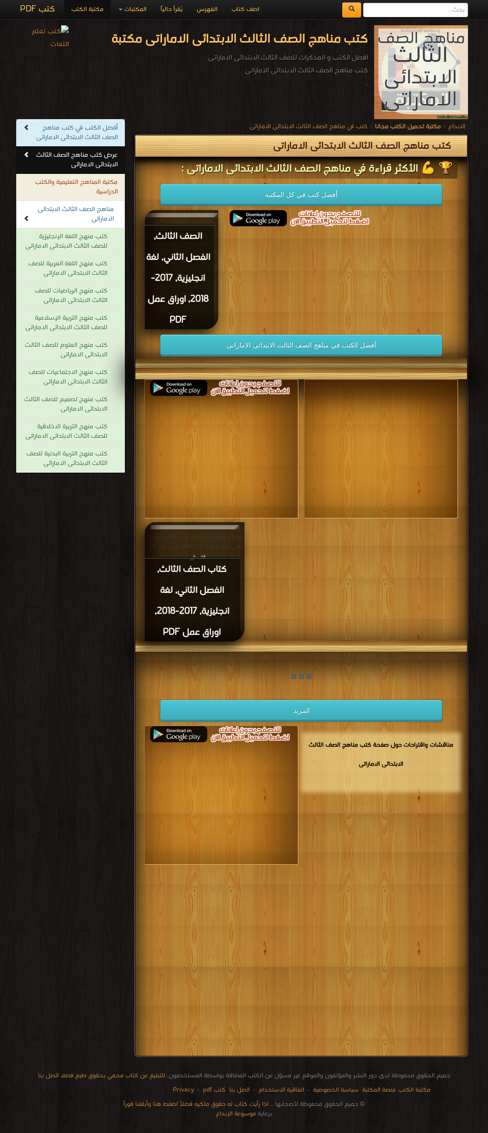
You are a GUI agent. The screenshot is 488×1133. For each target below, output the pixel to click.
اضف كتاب (245, 9)
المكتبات (134, 9)
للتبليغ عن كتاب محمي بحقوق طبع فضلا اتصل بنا (101, 1075)
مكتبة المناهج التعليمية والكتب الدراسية (76, 187)
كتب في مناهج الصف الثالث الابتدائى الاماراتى (308, 126)
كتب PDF (37, 9)
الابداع (456, 126)
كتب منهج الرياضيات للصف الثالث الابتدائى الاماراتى (71, 295)
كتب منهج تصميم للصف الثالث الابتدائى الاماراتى (65, 404)
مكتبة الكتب (87, 9)
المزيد (301, 710)
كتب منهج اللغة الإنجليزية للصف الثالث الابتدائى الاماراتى (66, 241)
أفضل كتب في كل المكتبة (301, 194)
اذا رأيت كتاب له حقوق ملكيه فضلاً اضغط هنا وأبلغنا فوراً (195, 1104)
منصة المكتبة (379, 1089)
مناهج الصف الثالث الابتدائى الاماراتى (76, 214)
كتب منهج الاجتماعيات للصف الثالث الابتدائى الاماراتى (68, 377)
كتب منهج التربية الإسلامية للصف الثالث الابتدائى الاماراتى (66, 323)
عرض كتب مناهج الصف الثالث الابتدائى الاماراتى (77, 160)
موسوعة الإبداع (236, 1113)
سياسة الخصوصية (335, 1089)
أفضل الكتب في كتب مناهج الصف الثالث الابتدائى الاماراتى (77, 132)
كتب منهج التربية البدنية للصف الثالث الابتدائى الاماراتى (66, 458)
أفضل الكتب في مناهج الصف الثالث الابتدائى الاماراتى (301, 345)
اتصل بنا (238, 1089)
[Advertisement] (301, 962)
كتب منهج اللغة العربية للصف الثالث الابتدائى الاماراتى (67, 268)
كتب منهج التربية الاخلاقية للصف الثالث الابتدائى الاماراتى (66, 431)
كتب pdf (214, 1089)
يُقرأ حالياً (172, 9)
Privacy (183, 1089)
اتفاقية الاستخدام (280, 1089)
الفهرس (207, 9)
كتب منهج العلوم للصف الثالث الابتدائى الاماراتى (66, 350)
